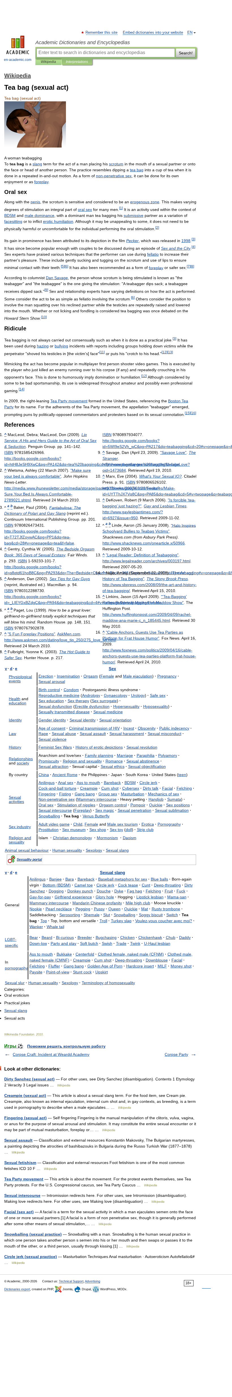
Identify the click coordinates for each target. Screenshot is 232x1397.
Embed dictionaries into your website (153, 33)
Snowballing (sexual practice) (33, 1234)
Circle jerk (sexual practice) (30, 1256)
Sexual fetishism (20, 1162)
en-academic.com (17, 60)
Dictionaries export (17, 1289)
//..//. (146, 561)
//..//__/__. (60, 640)
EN (189, 33)
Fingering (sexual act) (25, 1118)
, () (131, 954)
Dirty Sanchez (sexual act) (29, 1079)
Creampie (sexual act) (25, 1095)
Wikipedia (48, 62)
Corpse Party (176, 1054)
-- (57, 788)
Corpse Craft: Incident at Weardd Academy (51, 1054)
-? (163, 920)
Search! (186, 53)
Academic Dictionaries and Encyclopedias (82, 42)
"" (31, 634)
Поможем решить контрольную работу (66, 1046)
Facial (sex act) (19, 1212)
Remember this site (101, 33)
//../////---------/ (149, 656)
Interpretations (77, 62)
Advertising (92, 1281)
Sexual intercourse (22, 1195)
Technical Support (71, 1281)
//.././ (143, 543)
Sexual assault (18, 1140)
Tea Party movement (23, 1179)
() (57, 885)
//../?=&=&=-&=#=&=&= (39, 537)
